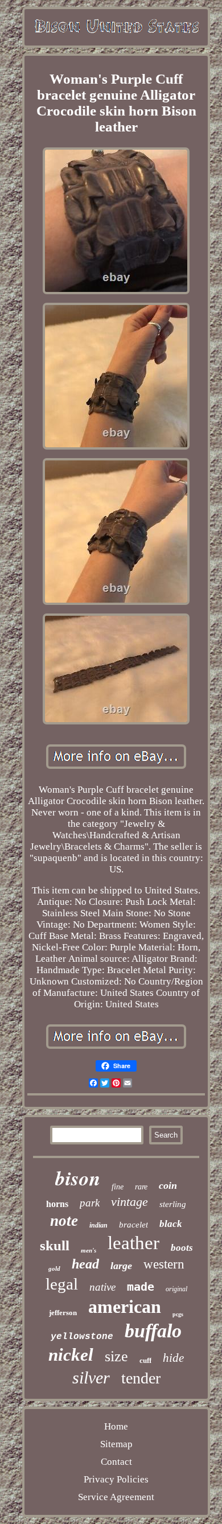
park (90, 1203)
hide (173, 1358)
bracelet (133, 1224)
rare (141, 1187)
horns (57, 1204)
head (85, 1264)
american (124, 1306)
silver (91, 1377)
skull (54, 1245)
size (116, 1356)
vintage (129, 1202)
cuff (145, 1360)
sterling (172, 1204)
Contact (116, 1461)
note (64, 1220)
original (176, 1289)
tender (141, 1378)
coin (168, 1185)
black (170, 1223)
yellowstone (82, 1337)
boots (182, 1247)
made (140, 1287)
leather (133, 1243)
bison (77, 1178)
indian (98, 1225)
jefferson (63, 1312)
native (102, 1287)
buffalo (153, 1330)
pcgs (177, 1314)
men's (88, 1250)
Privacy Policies (116, 1479)
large (121, 1265)
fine (118, 1187)
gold (54, 1268)
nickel (70, 1355)
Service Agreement (116, 1497)
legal (62, 1284)
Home (116, 1426)
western (163, 1264)
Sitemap (116, 1444)
